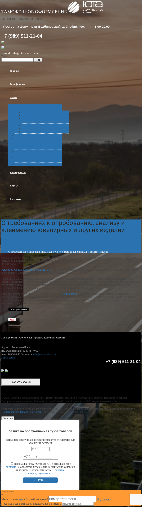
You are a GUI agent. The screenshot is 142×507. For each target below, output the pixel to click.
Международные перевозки (31, 161)
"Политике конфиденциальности (46, 471)
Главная (14, 71)
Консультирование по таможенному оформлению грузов (34, 140)
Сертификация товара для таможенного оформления (35, 153)
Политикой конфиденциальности (21, 411)
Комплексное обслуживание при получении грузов (37, 146)
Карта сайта (8, 357)
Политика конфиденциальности (27, 397)
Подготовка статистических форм (41, 132)
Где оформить (17, 84)
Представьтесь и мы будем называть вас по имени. (31, 503)
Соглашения (70, 293)
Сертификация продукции (37, 118)
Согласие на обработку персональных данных (103, 397)
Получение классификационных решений (45, 128)
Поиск (5, 56)
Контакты (15, 199)
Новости (13, 245)
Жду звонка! (103, 499)
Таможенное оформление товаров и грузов (34, 107)
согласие (11, 466)
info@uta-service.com (44, 354)
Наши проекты (18, 172)
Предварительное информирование (42, 125)
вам (21, 499)
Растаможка (30, 112)
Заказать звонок (20, 382)
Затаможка (30, 115)
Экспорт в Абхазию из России (32, 135)
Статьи (14, 186)
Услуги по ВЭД (32, 122)
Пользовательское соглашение (61, 397)
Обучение (23, 164)
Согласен (8, 418)
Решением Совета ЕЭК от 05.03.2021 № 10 (26, 269)
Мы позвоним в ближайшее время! (24, 499)
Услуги (13, 97)
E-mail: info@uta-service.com (20, 53)
